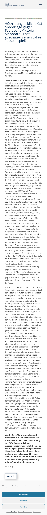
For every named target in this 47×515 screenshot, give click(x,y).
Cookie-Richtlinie (12, 512)
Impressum (37, 512)
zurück (10, 476)
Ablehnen (23, 500)
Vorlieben (23, 507)
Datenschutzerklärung (25, 512)
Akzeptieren (23, 494)
